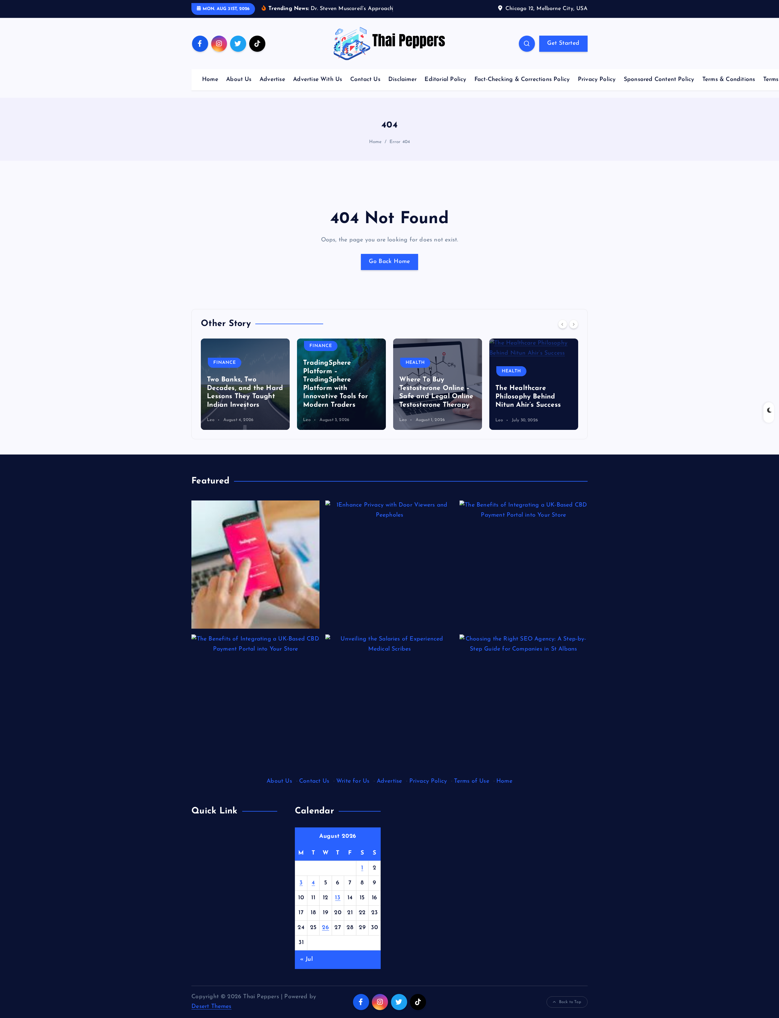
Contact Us (365, 79)
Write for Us (352, 781)
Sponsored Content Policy (659, 79)
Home (210, 79)
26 (325, 928)
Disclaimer (402, 79)
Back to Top (570, 1002)
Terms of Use (471, 781)
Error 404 (400, 142)
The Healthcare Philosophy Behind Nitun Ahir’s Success (528, 397)
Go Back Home (389, 262)
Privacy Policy (597, 79)
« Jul (306, 959)
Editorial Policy (445, 79)
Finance (224, 362)
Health (415, 362)
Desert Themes (211, 1006)
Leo (211, 420)
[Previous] (562, 323)
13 (337, 898)
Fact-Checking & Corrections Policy (522, 79)
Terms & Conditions (728, 79)
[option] (245, 384)
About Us (239, 79)
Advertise (272, 79)
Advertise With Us (317, 79)
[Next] (573, 323)
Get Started (563, 43)
